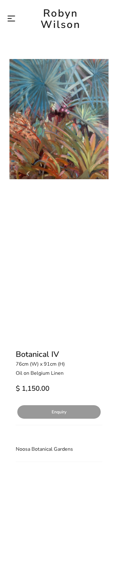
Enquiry (59, 412)
